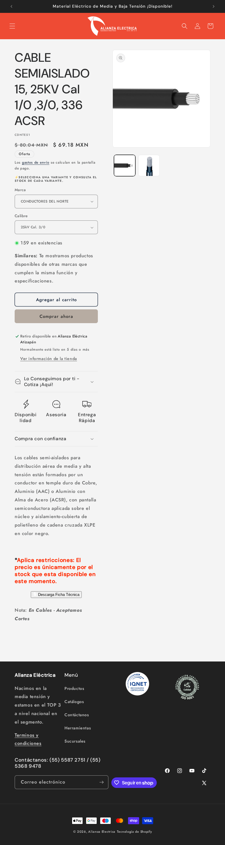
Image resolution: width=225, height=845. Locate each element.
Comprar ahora (56, 316)
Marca (20, 190)
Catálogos (74, 702)
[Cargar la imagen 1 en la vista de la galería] (124, 165)
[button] (12, 26)
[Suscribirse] (101, 782)
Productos (74, 688)
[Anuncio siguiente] (213, 6)
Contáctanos (76, 715)
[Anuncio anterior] (11, 6)
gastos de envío (36, 162)
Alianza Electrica (101, 831)
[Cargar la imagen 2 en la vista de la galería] (149, 165)
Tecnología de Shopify (134, 831)
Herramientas (77, 728)
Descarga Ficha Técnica (58, 595)
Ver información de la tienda (48, 358)
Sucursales (75, 741)
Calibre (21, 216)
